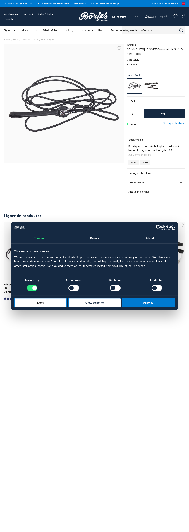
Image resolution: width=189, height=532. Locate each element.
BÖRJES (131, 45)
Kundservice (11, 14)
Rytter (24, 30)
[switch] (73, 288)
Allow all (148, 302)
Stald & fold (51, 30)
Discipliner (86, 30)
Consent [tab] (39, 238)
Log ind (163, 16)
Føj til (164, 113)
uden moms (157, 3)
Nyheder (9, 30)
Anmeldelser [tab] (136, 182)
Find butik (28, 14)
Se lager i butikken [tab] (140, 173)
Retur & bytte (45, 14)
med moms (171, 3)
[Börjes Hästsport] (94, 16)
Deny (40, 302)
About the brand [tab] (139, 192)
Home (7, 39)
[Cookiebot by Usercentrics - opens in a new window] (158, 227)
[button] (134, 16)
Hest (35, 30)
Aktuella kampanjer (124, 30)
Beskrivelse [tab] (135, 139)
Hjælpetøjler (48, 39)
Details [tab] (94, 238)
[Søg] (181, 30)
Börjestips (10, 19)
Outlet (102, 30)
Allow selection (94, 302)
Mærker (147, 30)
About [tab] (150, 238)
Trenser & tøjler (30, 39)
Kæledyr (69, 30)
